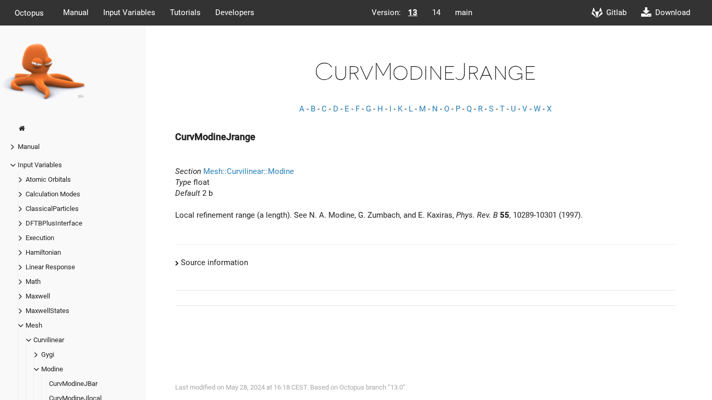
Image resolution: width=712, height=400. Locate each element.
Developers (234, 12)
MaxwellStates (47, 311)
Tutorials (185, 12)
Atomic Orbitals (48, 179)
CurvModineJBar (73, 384)
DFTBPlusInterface (54, 223)
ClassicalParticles (52, 209)
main (463, 12)
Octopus (29, 12)
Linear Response (50, 267)
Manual (76, 12)
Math (33, 281)
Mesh (34, 325)
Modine (52, 369)
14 (436, 12)
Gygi (47, 354)
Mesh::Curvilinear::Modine (248, 171)
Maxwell (38, 296)
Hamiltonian (43, 252)
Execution (40, 238)
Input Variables (129, 12)
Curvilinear (48, 340)
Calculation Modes (53, 194)
